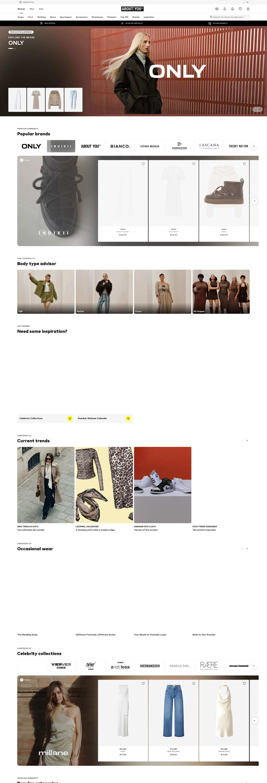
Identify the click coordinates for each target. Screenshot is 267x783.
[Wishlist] (240, 9)
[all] (136, 146)
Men (32, 9)
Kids (41, 9)
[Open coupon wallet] (217, 9)
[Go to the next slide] (260, 109)
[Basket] (248, 9)
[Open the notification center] (232, 9)
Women (21, 9)
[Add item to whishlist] (143, 164)
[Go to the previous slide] (255, 109)
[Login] (224, 9)
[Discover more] (53, 201)
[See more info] (55, 161)
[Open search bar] (210, 17)
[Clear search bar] (247, 17)
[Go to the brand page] (133, 71)
